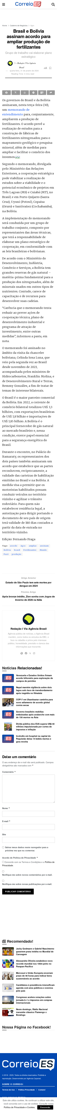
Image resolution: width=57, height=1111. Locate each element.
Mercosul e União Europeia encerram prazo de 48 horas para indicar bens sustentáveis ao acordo (34, 975)
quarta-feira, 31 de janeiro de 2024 (24, 70)
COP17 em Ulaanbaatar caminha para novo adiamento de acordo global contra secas (34, 702)
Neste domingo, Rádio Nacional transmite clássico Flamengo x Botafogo (32, 1012)
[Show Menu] (3, 4)
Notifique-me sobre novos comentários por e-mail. (27, 874)
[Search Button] (53, 4)
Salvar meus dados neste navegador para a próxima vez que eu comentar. (26, 849)
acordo (13, 546)
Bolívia (7, 550)
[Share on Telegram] (34, 92)
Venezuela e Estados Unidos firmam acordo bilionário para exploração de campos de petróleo (34, 678)
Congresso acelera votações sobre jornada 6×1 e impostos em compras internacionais (34, 1000)
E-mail (6, 821)
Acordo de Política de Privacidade (20, 857)
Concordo (45, 1107)
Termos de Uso (8, 1089)
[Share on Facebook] (6, 92)
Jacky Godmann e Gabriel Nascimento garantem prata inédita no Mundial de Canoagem (35, 951)
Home (4, 25)
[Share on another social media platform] (51, 92)
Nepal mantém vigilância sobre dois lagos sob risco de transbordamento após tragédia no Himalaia (34, 690)
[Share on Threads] (42, 92)
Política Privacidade (26, 1089)
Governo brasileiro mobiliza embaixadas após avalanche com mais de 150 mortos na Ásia (35, 714)
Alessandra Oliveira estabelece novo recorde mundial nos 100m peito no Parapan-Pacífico (34, 963)
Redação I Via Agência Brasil (29, 629)
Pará (6, 554)
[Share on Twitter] (16, 92)
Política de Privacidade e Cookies (19, 1107)
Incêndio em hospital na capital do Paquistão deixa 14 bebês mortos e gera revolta (33, 738)
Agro (32, 25)
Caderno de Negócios (18, 25)
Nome (6, 808)
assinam (44, 546)
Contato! (41, 1089)
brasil (17, 550)
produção (16, 554)
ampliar (33, 546)
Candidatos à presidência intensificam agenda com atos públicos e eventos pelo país (35, 987)
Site (4, 834)
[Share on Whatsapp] (25, 92)
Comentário (9, 771)
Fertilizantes (29, 550)
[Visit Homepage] (28, 4)
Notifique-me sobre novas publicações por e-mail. (27, 884)
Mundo (43, 550)
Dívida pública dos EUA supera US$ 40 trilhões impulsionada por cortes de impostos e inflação (35, 726)
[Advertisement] (28, 15)
